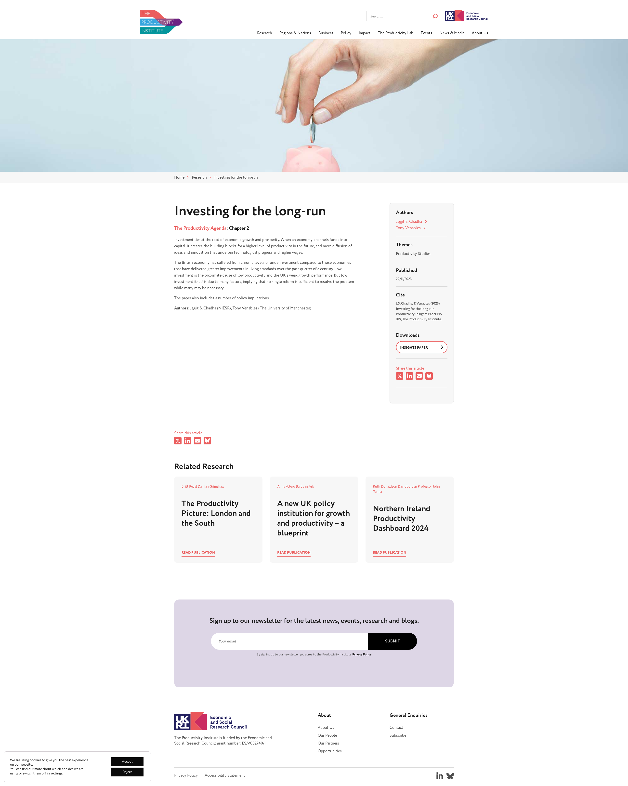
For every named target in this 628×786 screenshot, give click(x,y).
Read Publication (198, 552)
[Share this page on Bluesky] (429, 376)
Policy (346, 33)
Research (264, 33)
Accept (127, 761)
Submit (392, 641)
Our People (327, 735)
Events (426, 33)
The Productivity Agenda (200, 228)
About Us (480, 33)
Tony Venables (408, 228)
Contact (396, 727)
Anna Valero (286, 486)
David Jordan (408, 486)
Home (179, 177)
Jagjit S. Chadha (409, 221)
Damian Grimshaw (211, 486)
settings (56, 773)
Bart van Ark (305, 486)
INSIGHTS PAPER (414, 347)
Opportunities (330, 751)
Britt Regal (190, 486)
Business (325, 33)
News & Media (452, 33)
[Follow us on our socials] (439, 776)
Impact (364, 33)
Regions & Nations (295, 33)
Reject (127, 772)
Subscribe (398, 735)
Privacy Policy (361, 654)
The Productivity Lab (395, 33)
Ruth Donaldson (385, 486)
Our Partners (328, 743)
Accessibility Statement (225, 775)
